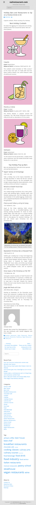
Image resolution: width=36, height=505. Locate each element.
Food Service (7, 415)
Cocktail (6, 395)
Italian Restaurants (22, 335)
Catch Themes (22, 503)
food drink (20, 455)
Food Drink (7, 411)
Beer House (7, 388)
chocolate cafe (9, 447)
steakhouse (9, 468)
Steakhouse (19, 337)
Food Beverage (8, 409)
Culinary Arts (7, 401)
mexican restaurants (10, 466)
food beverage (9, 456)
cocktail (16, 447)
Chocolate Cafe (8, 393)
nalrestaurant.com (19, 2)
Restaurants (13, 337)
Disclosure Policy (8, 486)
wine (27, 472)
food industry (11, 459)
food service (24, 459)
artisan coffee (9, 438)
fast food (21, 453)
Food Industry (7, 413)
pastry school (24, 465)
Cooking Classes (8, 399)
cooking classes (11, 449)
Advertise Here (8, 484)
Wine (5, 429)
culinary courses (11, 452)
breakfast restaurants (15, 444)
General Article (8, 417)
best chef (8, 440)
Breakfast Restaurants (10, 335)
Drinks (5, 404)
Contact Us (7, 482)
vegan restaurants (14, 472)
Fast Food (6, 406)
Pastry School (7, 422)
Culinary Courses (8, 402)
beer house (20, 438)
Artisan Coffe (7, 386)
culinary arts (8, 338)
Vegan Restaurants (26, 337)
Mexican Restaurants (10, 420)
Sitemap (6, 487)
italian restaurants (12, 462)
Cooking (6, 397)
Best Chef (6, 390)
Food (5, 408)
